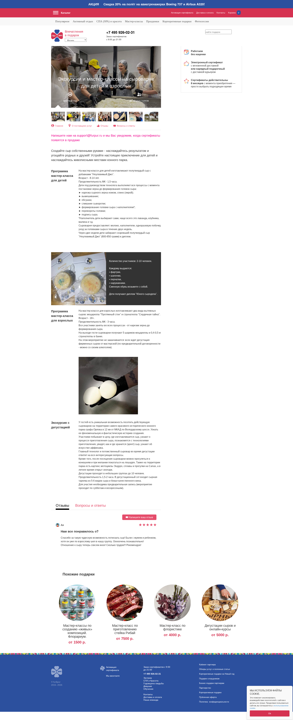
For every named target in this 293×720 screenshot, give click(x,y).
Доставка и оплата (204, 12)
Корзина (233, 12)
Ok (269, 713)
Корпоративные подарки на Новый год (216, 674)
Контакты (221, 12)
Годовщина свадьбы (153, 683)
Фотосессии (202, 21)
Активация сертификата (182, 12)
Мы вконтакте (113, 676)
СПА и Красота (150, 680)
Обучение (148, 689)
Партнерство (205, 688)
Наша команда (150, 700)
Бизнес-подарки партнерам (211, 683)
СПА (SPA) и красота (109, 21)
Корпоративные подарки (177, 21)
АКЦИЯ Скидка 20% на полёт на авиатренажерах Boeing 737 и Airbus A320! (146, 4)
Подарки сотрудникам (209, 678)
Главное (59, 125)
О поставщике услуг (82, 125)
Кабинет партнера (207, 664)
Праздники (152, 21)
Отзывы (104, 125)
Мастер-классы (134, 21)
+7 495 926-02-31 (120, 32)
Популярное (62, 21)
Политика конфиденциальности (214, 702)
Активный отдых (83, 21)
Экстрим (147, 678)
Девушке (147, 686)
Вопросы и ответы (126, 125)
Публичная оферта (208, 697)
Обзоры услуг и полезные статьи (214, 669)
